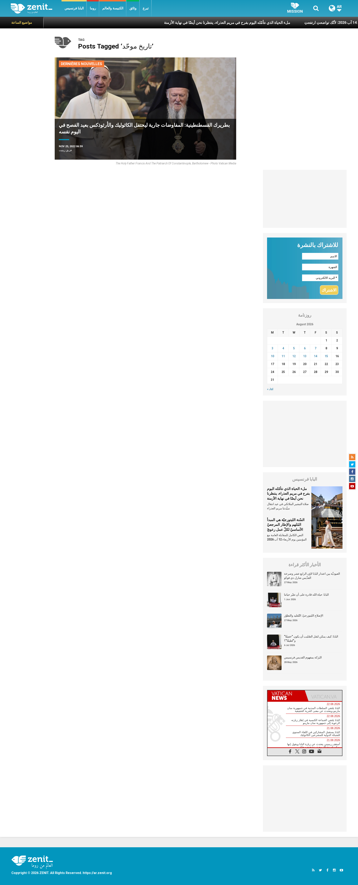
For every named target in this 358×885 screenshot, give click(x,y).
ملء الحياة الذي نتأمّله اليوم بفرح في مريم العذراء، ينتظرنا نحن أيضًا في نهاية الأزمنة (201, 22)
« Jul (270, 389)
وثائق (133, 8)
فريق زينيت (65, 150)
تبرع (146, 8)
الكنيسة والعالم (112, 8)
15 (326, 356)
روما (93, 8)
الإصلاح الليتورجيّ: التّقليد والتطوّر (303, 615)
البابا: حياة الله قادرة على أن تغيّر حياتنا (306, 594)
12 (294, 356)
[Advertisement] (305, 199)
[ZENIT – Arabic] (36, 8)
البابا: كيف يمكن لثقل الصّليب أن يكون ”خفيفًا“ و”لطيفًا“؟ (311, 638)
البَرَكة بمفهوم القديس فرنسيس (303, 657)
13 (304, 356)
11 (283, 356)
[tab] (286, 695)
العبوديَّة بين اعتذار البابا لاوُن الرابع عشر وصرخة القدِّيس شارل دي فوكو (312, 575)
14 (315, 356)
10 (272, 356)
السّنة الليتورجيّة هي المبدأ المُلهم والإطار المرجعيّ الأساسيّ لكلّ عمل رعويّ (286, 525)
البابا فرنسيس (74, 8)
